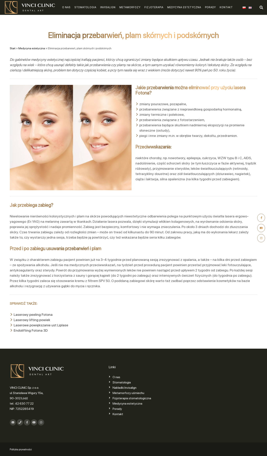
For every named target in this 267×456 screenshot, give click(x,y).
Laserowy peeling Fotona (33, 314)
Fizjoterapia (153, 7)
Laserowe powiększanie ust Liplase (41, 325)
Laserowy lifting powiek (32, 320)
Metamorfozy (130, 7)
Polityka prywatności (21, 449)
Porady (210, 7)
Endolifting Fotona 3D (31, 330)
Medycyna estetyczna (184, 7)
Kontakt (226, 7)
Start (12, 48)
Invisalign (108, 7)
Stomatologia (85, 7)
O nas (66, 7)
